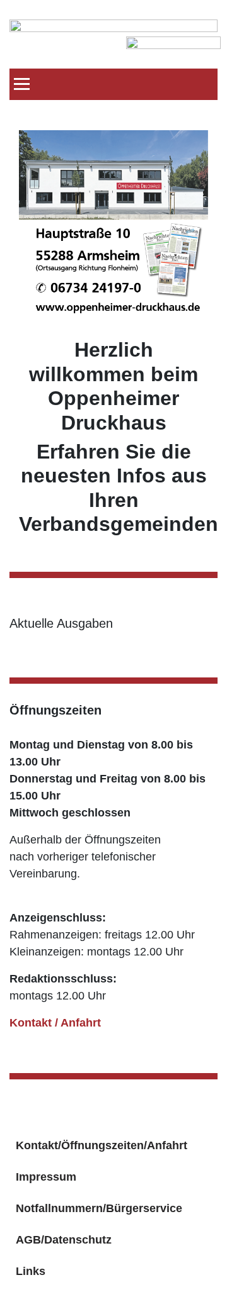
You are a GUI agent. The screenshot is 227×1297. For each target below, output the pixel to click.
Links (30, 1271)
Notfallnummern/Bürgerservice (99, 1208)
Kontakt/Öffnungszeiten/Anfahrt (101, 1145)
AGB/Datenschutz (64, 1239)
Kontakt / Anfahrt (55, 1022)
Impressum (46, 1177)
